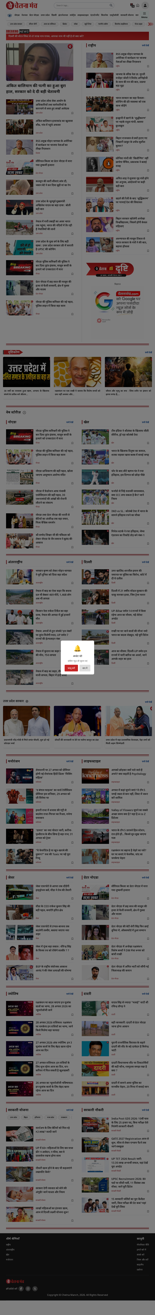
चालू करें (71, 668)
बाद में (84, 668)
